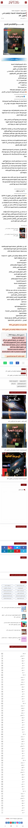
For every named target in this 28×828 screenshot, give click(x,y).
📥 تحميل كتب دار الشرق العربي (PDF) (18, 325)
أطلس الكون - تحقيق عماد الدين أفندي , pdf (17, 421)
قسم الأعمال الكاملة (7, 590)
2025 (24, 675)
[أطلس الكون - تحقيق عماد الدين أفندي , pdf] (14, 407)
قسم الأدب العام (20, 590)
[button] (17, 363)
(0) (2, 18)
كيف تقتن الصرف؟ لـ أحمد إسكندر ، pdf (14, 630)
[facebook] (23, 547)
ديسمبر (22, 677)
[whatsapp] (11, 551)
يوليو (23, 658)
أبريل (23, 665)
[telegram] (23, 551)
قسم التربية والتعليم (21, 383)
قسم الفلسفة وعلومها (7, 596)
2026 (24, 653)
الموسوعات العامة (15, 10)
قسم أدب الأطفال (7, 588)
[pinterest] (17, 551)
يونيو (23, 661)
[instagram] (11, 547)
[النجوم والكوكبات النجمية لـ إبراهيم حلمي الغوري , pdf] (14, 436)
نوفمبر (22, 680)
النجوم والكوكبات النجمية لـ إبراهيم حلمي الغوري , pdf (15, 450)
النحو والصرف (20, 588)
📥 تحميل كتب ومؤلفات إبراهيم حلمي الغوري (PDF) (14, 329)
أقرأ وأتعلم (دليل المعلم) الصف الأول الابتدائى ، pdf (11, 607)
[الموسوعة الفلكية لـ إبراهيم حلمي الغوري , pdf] (14, 464)
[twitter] (17, 547)
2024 (24, 703)
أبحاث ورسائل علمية (20, 585)
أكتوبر (23, 710)
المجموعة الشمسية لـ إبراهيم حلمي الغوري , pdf (11, 235)
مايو (23, 663)
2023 (24, 734)
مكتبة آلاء (7, 818)
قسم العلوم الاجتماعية (20, 596)
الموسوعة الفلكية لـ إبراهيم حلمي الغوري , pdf (11, 229)
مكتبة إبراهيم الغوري (21, 386)
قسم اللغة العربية (20, 598)
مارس (22, 668)
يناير (23, 672)
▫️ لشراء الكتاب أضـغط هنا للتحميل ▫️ (15, 356)
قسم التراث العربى (20, 593)
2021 (24, 791)
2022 (24, 760)
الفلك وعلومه (23, 10)
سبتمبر (22, 682)
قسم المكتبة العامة (7, 598)
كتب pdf (13, 383)
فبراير (23, 670)
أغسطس (22, 656)
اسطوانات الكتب (7, 585)
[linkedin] (4, 551)
